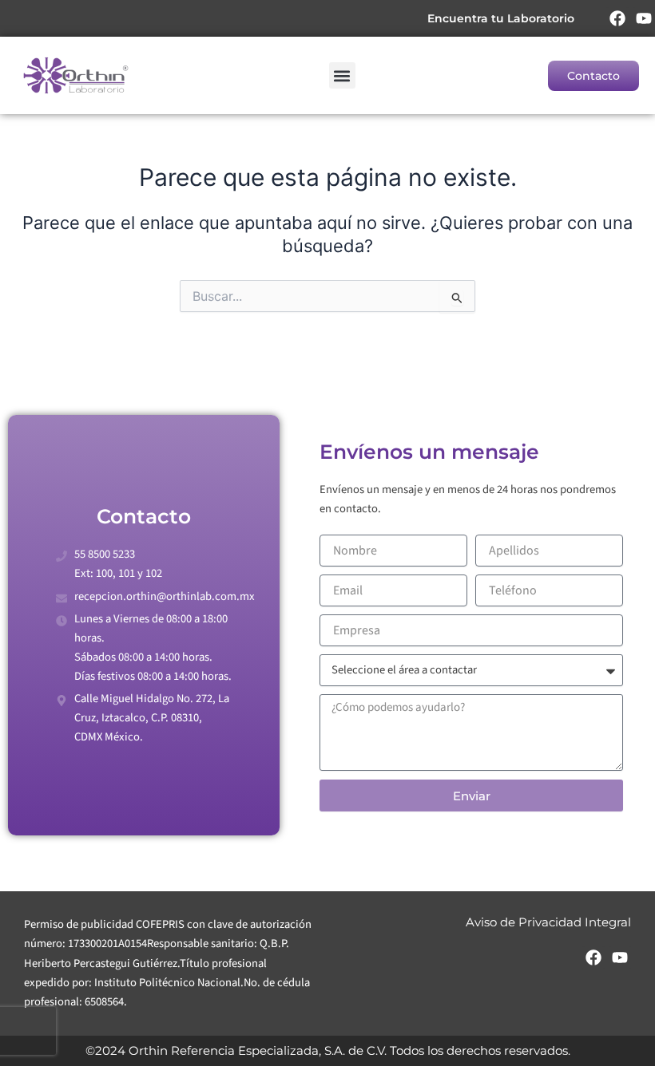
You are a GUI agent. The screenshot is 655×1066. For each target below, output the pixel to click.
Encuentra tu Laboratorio (500, 18)
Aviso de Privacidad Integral (548, 922)
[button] (342, 75)
